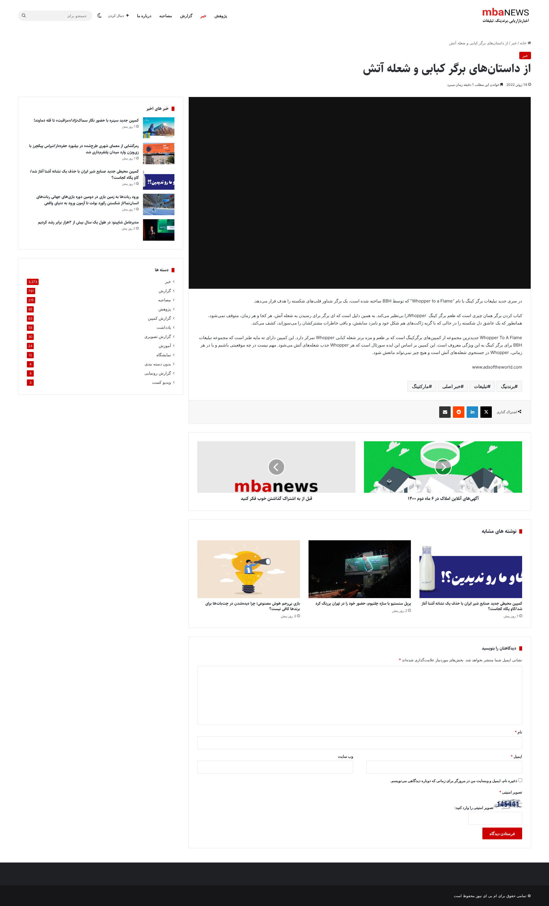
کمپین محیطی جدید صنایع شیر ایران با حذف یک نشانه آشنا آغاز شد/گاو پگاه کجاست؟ (471, 606)
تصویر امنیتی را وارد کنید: (474, 807)
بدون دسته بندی (158, 364)
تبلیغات (481, 386)
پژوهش (220, 15)
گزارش (186, 15)
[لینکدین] (472, 412)
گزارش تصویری (157, 336)
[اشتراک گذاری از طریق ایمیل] (445, 412)
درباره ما (144, 15)
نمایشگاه (163, 355)
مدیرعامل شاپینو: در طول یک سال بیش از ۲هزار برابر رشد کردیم (88, 222)
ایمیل (516, 756)
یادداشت (164, 327)
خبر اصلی (451, 386)
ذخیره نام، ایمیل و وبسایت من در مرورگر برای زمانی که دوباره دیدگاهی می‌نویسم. (453, 780)
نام (518, 732)
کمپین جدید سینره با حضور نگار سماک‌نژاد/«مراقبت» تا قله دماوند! (86, 120)
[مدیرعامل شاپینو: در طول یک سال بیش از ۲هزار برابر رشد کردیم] (158, 230)
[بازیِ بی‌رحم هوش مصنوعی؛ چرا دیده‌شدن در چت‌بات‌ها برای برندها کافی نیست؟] (248, 569)
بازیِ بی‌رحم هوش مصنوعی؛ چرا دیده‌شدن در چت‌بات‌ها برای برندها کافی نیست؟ (252, 606)
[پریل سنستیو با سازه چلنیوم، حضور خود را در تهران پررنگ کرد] (360, 569)
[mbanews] (505, 15)
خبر (203, 15)
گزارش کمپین (159, 318)
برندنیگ (508, 386)
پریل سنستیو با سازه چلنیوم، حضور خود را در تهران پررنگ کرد (363, 603)
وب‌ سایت (345, 756)
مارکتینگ (420, 386)
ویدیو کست (161, 382)
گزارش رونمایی (157, 373)
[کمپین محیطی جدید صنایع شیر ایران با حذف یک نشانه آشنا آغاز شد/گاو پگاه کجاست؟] (470, 569)
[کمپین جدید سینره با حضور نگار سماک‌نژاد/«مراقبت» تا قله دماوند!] (158, 128)
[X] (486, 412)
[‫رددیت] (458, 412)
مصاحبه (165, 15)
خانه (524, 43)
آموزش (165, 345)
